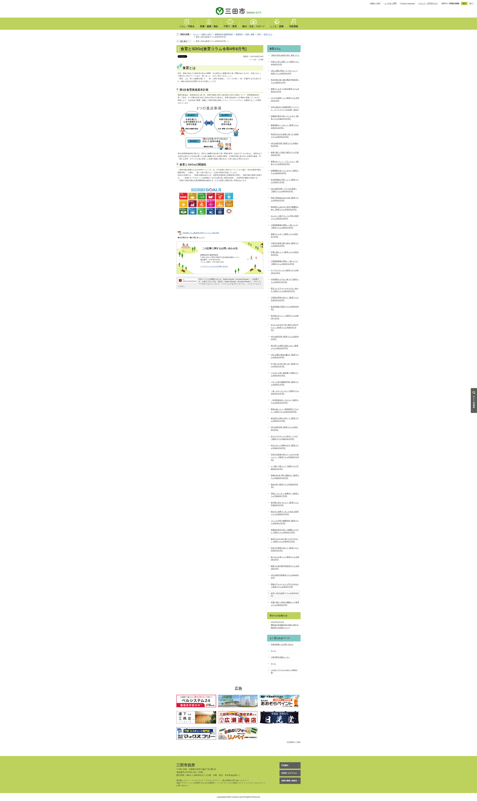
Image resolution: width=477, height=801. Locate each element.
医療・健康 (250, 34)
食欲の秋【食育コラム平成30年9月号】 (284, 485)
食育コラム (268, 34)
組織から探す (375, 3)
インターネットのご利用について (230, 783)
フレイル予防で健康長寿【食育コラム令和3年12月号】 (285, 522)
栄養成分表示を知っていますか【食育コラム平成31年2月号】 (285, 117)
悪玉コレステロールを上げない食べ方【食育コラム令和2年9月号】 (285, 289)
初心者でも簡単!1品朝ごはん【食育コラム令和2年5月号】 (284, 347)
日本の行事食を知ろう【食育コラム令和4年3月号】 (285, 549)
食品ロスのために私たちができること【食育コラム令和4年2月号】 (285, 540)
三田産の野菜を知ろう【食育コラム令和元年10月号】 (285, 299)
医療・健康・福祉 (209, 26)
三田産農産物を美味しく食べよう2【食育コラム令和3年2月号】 (284, 226)
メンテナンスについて (254, 783)
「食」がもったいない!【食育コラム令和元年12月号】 (285, 392)
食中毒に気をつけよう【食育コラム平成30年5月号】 (285, 504)
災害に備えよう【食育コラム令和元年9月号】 (285, 253)
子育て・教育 (230, 26)
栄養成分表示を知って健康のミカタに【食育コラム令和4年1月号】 (285, 531)
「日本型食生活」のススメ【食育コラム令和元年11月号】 (285, 401)
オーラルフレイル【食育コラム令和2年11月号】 (285, 271)
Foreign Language (407, 3)
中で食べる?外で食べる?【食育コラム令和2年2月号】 (285, 365)
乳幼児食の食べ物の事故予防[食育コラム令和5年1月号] (285, 81)
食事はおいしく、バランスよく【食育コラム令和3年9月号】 (285, 163)
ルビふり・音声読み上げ (428, 3)
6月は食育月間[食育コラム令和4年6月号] (285, 576)
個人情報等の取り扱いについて (234, 780)
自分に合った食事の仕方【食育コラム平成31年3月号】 (285, 446)
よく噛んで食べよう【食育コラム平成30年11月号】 (285, 467)
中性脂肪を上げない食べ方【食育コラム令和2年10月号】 (285, 280)
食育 (259, 34)
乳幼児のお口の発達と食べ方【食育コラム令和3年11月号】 (285, 135)
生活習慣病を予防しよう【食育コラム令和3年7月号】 (285, 181)
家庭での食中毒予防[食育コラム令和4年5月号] (285, 567)
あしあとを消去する (228, 41)
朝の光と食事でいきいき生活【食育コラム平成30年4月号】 (285, 513)
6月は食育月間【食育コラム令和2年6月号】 (285, 338)
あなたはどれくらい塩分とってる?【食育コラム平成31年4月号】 (284, 437)
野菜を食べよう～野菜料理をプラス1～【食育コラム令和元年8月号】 (285, 410)
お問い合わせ (181, 785)
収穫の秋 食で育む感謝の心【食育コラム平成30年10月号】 (285, 476)
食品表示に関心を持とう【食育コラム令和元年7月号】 (285, 419)
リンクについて (197, 780)
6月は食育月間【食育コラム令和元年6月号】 (284, 428)
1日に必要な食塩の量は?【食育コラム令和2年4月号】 (285, 356)
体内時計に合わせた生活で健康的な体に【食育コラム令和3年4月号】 (285, 208)
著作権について (182, 780)
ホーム (195, 34)
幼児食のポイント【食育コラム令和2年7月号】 (285, 317)
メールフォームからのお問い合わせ (214, 266)
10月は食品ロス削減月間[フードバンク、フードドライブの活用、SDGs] (285, 108)
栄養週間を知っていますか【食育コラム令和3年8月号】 (285, 172)
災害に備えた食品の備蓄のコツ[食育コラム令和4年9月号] (285, 603)
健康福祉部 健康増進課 (224, 34)
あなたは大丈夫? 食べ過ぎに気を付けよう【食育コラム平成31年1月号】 (284, 327)
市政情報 (293, 26)
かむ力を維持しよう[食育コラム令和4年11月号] (285, 99)
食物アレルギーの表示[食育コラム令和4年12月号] (285, 90)
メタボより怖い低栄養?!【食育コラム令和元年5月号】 (284, 374)
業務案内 (239, 34)
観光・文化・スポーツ (253, 26)
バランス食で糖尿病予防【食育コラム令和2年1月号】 (285, 383)
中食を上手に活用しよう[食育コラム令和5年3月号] (285, 63)
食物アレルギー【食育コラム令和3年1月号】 (284, 235)
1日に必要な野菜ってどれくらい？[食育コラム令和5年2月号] (284, 72)
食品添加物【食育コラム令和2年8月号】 (285, 308)
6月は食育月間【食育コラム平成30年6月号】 (284, 144)
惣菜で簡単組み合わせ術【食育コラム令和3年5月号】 (285, 199)
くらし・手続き (187, 26)
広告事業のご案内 (294, 742)
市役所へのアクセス (289, 773)
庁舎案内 (284, 765)
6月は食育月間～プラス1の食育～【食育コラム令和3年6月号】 (284, 190)
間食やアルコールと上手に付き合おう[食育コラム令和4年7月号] (285, 585)
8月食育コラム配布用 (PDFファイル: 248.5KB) (201, 233)
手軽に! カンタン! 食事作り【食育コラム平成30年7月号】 (285, 495)
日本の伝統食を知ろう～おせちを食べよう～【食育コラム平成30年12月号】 (285, 457)
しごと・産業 (277, 26)
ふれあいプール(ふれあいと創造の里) (284, 671)
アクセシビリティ (213, 780)
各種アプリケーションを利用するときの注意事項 (195, 783)
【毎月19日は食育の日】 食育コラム (285, 55)
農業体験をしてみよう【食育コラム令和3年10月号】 (285, 126)
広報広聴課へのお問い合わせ (282, 644)
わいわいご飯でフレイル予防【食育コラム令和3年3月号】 (285, 217)
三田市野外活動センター (280, 657)
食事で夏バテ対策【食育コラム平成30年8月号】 (285, 153)
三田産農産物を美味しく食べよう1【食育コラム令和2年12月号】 (284, 262)
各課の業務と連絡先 (289, 781)
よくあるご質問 (390, 3)
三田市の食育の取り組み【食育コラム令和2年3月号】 (285, 244)
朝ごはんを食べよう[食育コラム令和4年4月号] (285, 558)
